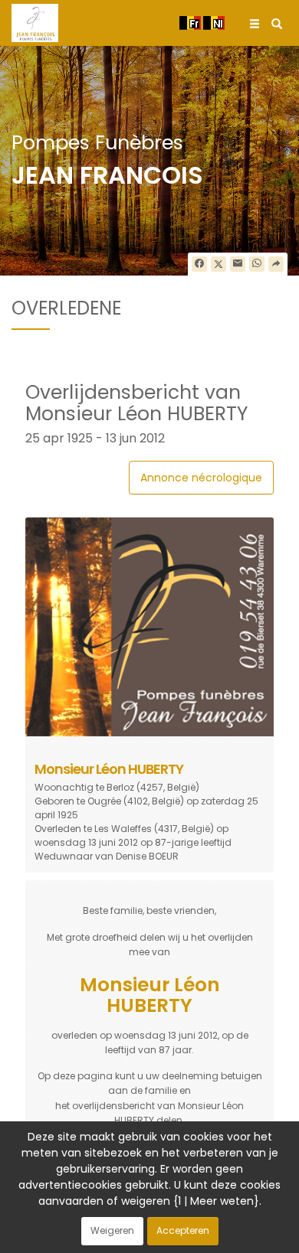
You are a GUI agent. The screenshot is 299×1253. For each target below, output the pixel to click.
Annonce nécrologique (201, 477)
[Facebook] (199, 264)
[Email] (237, 264)
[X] (218, 264)
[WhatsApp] (256, 264)
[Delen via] (276, 264)
